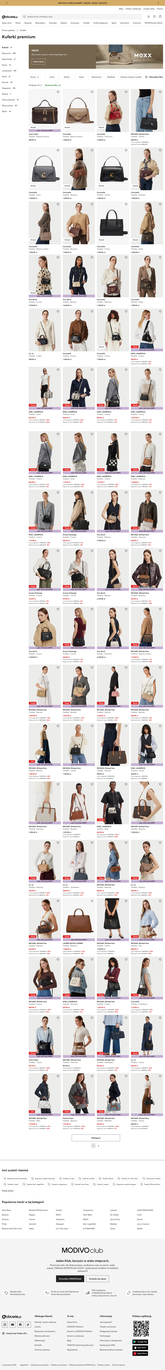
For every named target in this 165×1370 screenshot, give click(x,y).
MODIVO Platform (75, 1326)
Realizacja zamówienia (45, 1331)
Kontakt (38, 1345)
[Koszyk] (160, 16)
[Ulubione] (154, 16)
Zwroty (38, 1326)
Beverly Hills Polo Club (12, 1228)
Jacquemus (88, 1210)
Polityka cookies (104, 1365)
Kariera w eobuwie (75, 1336)
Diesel (139, 1219)
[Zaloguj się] (148, 16)
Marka (67, 77)
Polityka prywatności (59, 1365)
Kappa (32, 1215)
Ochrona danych (118, 1365)
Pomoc (160, 9)
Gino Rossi (6, 1210)
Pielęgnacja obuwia (108, 1331)
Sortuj (33, 77)
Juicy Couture (143, 1224)
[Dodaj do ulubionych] (58, 92)
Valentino (60, 1219)
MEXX (85, 1219)
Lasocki (113, 1210)
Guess (112, 1228)
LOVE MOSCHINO (145, 1210)
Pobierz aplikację (133, 9)
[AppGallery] (140, 1353)
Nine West (87, 1215)
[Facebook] (20, 1325)
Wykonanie (96, 77)
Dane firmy (72, 1322)
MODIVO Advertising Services (80, 1345)
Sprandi (32, 1224)
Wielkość (111, 77)
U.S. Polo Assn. (62, 1228)
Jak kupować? (106, 1322)
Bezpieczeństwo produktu (111, 1349)
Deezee (5, 1219)
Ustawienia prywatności (39, 1365)
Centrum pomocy (42, 1349)
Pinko (4, 1224)
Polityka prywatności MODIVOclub (82, 1365)
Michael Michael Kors (38, 1210)
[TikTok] (28, 1325)
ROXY (58, 1215)
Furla (139, 1215)
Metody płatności (42, 1336)
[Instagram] (5, 1325)
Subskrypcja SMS (107, 1345)
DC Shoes (114, 1215)
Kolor (81, 77)
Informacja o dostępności (111, 1340)
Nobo (31, 1228)
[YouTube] (12, 1325)
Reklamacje (40, 1340)
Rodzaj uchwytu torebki (131, 77)
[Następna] (158, 3)
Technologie (105, 1336)
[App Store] (140, 1347)
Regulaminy (72, 1349)
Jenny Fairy (115, 1219)
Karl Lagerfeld (89, 1224)
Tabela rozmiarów (108, 1326)
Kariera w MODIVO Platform (79, 1331)
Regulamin (24, 1365)
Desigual (60, 1224)
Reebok (113, 1224)
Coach (32, 1219)
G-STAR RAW (89, 1228)
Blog (121, 9)
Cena (52, 77)
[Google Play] (140, 1342)
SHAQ (139, 1228)
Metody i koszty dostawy (45, 1322)
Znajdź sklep (149, 9)
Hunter (59, 1210)
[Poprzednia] (7, 3)
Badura (5, 1215)
